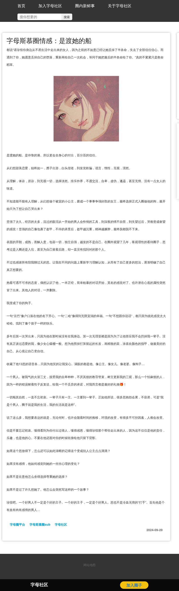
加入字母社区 (50, 5)
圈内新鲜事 (85, 5)
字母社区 (61, 524)
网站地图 (89, 565)
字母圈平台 (17, 524)
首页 (21, 5)
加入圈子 (134, 585)
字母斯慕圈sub (39, 524)
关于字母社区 (119, 5)
